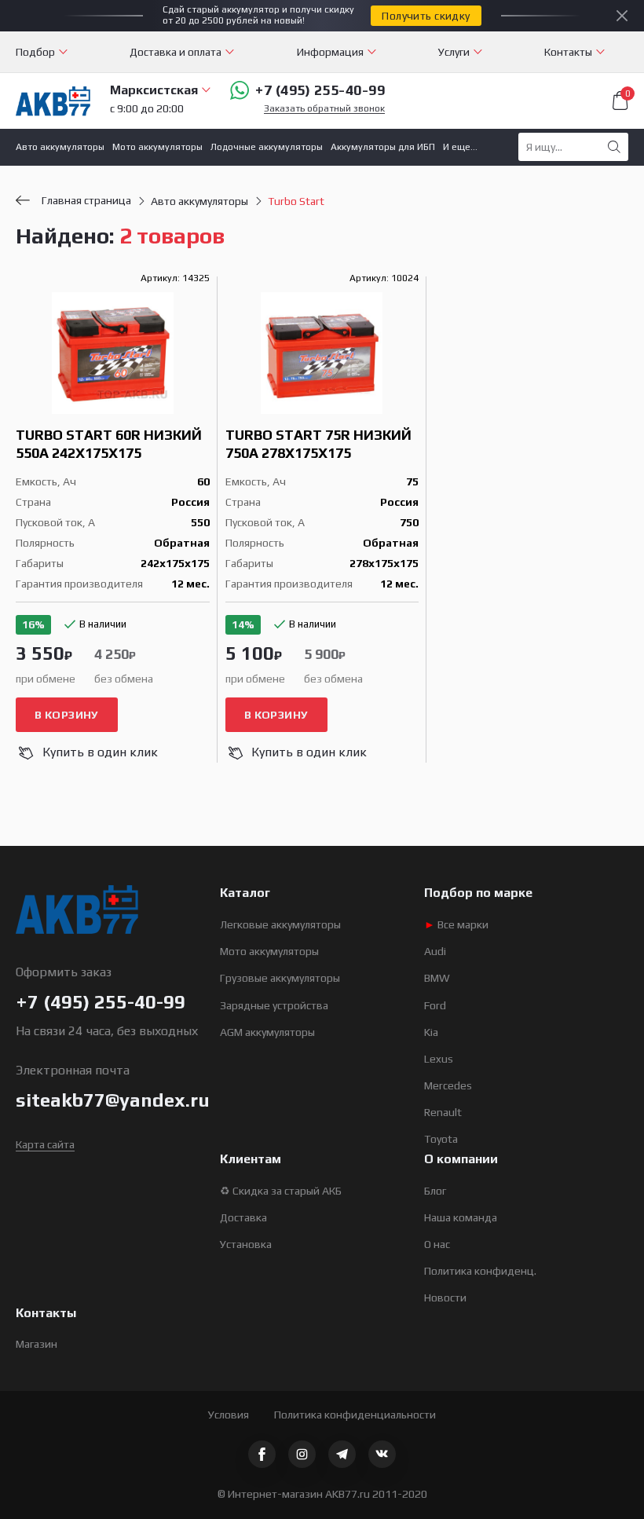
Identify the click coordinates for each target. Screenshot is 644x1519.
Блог (435, 1190)
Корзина (626, 94)
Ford (435, 1005)
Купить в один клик (100, 752)
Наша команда (460, 1217)
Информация (330, 52)
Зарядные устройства (274, 1005)
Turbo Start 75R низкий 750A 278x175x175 (318, 443)
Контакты (568, 52)
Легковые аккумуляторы (280, 924)
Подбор (35, 52)
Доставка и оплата (175, 52)
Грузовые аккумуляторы (280, 978)
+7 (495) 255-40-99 (320, 90)
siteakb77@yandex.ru (113, 1100)
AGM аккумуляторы (267, 1032)
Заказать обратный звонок (324, 109)
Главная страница (86, 200)
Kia (431, 1032)
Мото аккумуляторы (157, 146)
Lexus (438, 1058)
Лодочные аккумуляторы (266, 146)
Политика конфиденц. (480, 1271)
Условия (228, 1414)
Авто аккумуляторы (60, 146)
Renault (443, 1112)
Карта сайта (45, 1144)
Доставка (243, 1217)
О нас (437, 1244)
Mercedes (448, 1085)
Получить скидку (426, 15)
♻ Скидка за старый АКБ (281, 1190)
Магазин (36, 1344)
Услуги (454, 52)
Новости (445, 1297)
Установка (246, 1244)
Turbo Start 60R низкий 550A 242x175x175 (109, 443)
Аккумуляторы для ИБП (383, 146)
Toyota (441, 1139)
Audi (435, 951)
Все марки (456, 924)
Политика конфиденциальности (355, 1414)
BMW (437, 978)
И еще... (460, 146)
